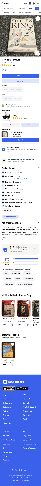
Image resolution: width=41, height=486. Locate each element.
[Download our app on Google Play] (22, 388)
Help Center (27, 436)
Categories (7, 407)
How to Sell (27, 399)
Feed (25, 419)
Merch (5, 456)
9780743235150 (16, 173)
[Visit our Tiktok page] (29, 470)
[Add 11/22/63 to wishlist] (12, 302)
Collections (7, 403)
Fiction (16, 176)
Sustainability (8, 444)
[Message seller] (11, 125)
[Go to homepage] (7, 3)
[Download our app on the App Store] (9, 388)
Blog (4, 448)
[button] (20, 168)
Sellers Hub (27, 403)
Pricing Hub (27, 411)
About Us (6, 436)
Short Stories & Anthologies (24, 179)
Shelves (6, 415)
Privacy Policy (25, 478)
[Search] (37, 8)
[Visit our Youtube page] (24, 470)
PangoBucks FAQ (29, 444)
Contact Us (27, 440)
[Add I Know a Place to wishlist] (27, 302)
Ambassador (8, 452)
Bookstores (7, 399)
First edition (7, 210)
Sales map (27, 415)
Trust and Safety (9, 440)
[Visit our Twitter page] (16, 470)
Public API (7, 460)
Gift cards (6, 423)
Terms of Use (16, 478)
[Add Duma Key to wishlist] (12, 344)
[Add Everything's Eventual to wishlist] (37, 18)
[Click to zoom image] (20, 36)
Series (5, 419)
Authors (6, 411)
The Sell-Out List (29, 407)
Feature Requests (29, 448)
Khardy (15, 116)
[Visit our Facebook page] (12, 470)
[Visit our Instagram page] (20, 470)
